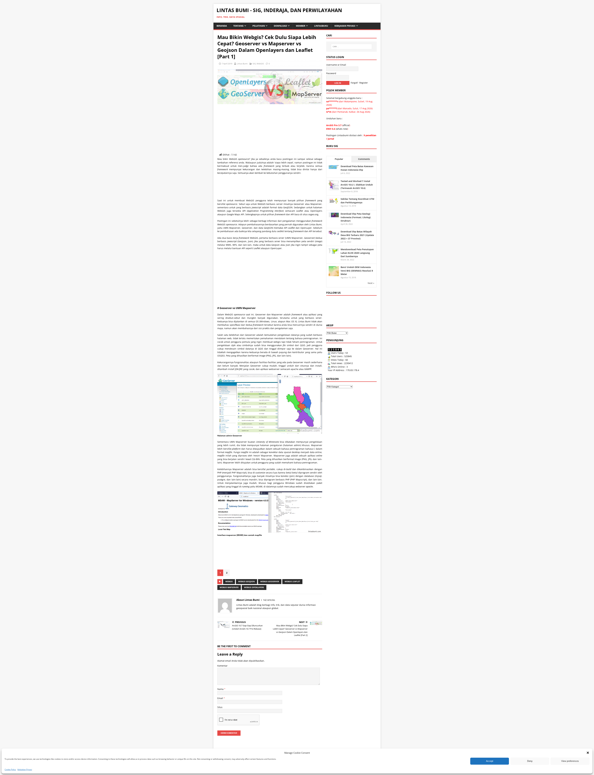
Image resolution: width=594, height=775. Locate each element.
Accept (489, 761)
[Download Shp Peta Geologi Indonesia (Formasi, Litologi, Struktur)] (334, 215)
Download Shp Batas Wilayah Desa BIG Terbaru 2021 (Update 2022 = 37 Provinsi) (357, 235)
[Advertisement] (269, 129)
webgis (229, 581)
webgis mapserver (229, 587)
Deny (530, 761)
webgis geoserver (269, 581)
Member (300, 25)
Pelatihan (258, 25)
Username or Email (336, 64)
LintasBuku (321, 25)
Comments (364, 159)
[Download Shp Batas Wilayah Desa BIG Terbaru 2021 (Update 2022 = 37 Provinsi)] (334, 233)
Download (280, 25)
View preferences (570, 761)
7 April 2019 (227, 63)
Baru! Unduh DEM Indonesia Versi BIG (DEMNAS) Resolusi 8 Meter (357, 271)
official (346, 125)
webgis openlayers (254, 587)
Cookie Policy (10, 769)
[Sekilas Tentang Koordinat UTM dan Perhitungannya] (334, 202)
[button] (587, 752)
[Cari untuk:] (351, 46)
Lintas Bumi (242, 63)
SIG (254, 63)
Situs (219, 707)
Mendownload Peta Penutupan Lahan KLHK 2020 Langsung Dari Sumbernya (357, 253)
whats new (341, 128)
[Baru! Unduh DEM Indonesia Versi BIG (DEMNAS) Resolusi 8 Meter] (334, 274)
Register (363, 82)
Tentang (238, 25)
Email (220, 698)
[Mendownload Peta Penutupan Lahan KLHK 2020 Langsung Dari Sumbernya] (334, 252)
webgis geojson (246, 581)
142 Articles (269, 599)
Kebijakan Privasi (24, 769)
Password (331, 73)
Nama (220, 689)
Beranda (222, 25)
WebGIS (260, 63)
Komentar (222, 665)
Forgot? (354, 82)
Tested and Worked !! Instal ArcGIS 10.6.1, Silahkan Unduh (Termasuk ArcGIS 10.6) (357, 185)
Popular (339, 159)
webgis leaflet (292, 581)
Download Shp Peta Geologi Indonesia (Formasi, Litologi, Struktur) (356, 217)
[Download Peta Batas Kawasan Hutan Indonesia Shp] (334, 167)
